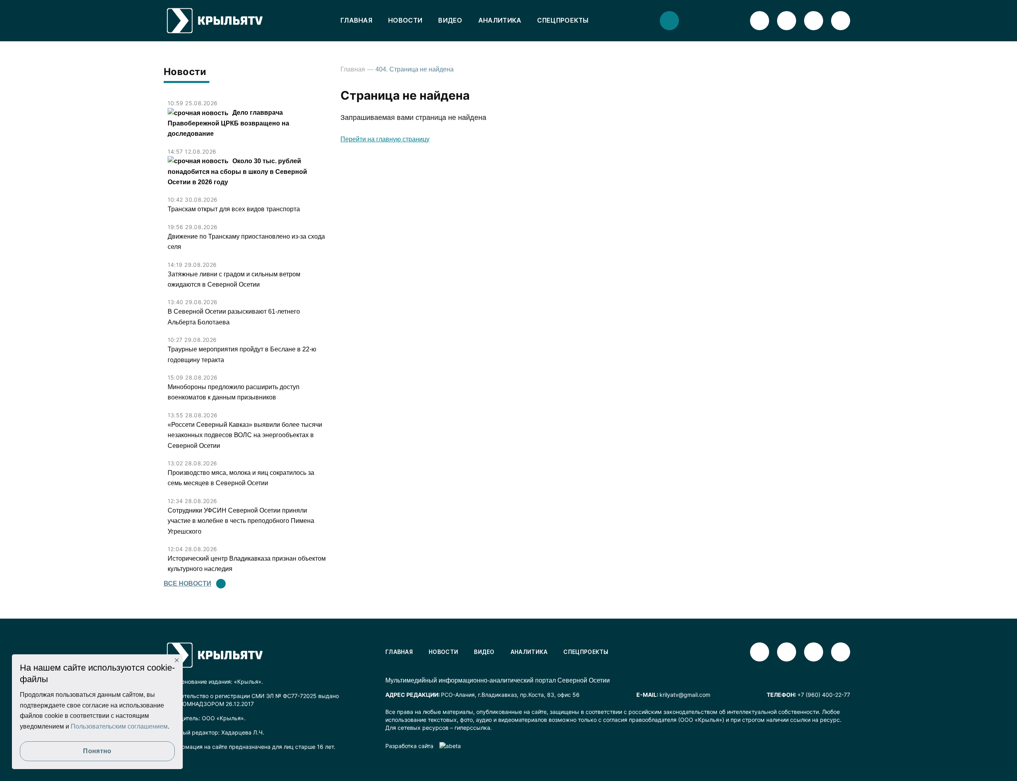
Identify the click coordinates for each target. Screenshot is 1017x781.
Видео (450, 20)
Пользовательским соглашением (119, 726)
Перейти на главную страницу (384, 139)
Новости (405, 20)
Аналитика (500, 20)
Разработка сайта (409, 745)
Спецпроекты (562, 20)
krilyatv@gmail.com (684, 694)
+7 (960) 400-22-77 (823, 694)
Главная (356, 20)
